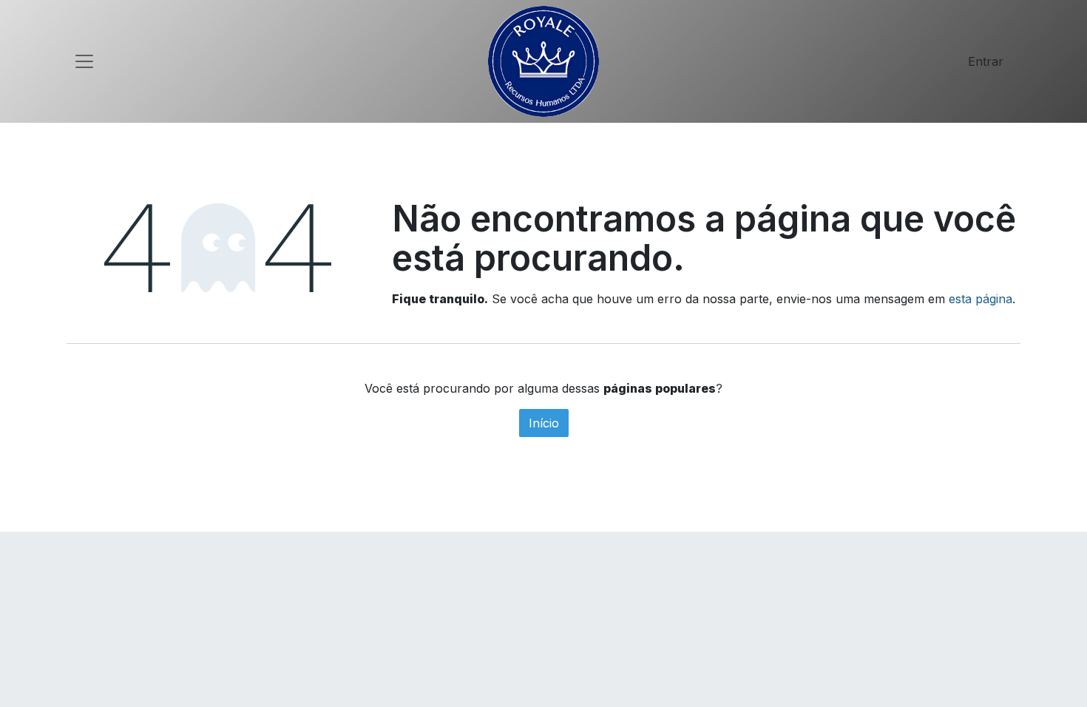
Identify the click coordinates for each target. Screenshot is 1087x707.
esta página (980, 298)
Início (544, 423)
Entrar (985, 61)
